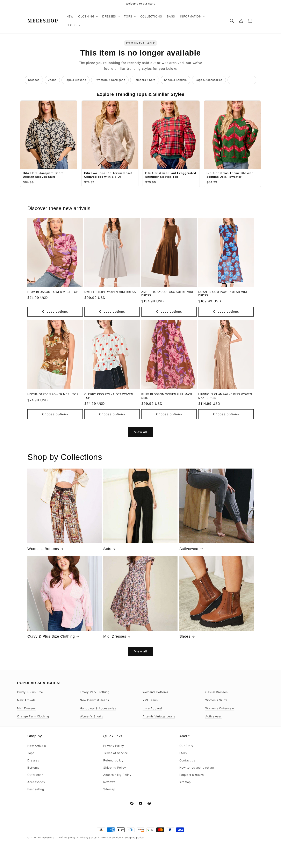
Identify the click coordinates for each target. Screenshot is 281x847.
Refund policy (113, 760)
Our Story (186, 745)
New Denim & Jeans (94, 700)
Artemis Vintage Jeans (159, 716)
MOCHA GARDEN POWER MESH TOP (52, 394)
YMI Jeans (150, 700)
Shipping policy (134, 837)
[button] (88, 16)
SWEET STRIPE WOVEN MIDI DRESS (110, 292)
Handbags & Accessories (98, 708)
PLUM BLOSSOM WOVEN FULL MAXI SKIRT (166, 396)
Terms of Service (115, 753)
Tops (30, 753)
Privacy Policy (113, 745)
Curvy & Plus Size (30, 692)
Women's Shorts (91, 716)
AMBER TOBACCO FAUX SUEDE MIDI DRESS (167, 293)
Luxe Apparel (152, 708)
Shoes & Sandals (175, 79)
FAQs (183, 753)
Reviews (109, 782)
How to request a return (196, 767)
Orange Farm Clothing (33, 716)
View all (140, 432)
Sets (107, 549)
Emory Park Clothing (94, 692)
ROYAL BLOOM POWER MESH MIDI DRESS (222, 293)
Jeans (52, 79)
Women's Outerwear (219, 708)
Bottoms (33, 767)
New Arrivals (26, 700)
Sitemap (109, 789)
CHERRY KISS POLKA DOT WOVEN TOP (108, 396)
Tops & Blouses (75, 79)
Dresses (33, 79)
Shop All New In (242, 79)
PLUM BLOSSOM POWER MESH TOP (52, 292)
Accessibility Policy (117, 774)
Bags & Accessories (209, 79)
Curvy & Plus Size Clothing (51, 636)
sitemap (185, 782)
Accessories (36, 782)
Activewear (189, 549)
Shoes (184, 636)
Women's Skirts (216, 700)
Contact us (187, 760)
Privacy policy (88, 837)
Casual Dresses (216, 692)
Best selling (35, 789)
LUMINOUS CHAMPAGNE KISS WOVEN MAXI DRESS (225, 396)
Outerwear (35, 774)
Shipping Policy (114, 767)
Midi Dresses (114, 636)
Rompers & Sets (144, 79)
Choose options (55, 311)
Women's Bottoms (43, 549)
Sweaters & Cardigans (110, 79)
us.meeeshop (46, 837)
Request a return (191, 774)
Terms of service (111, 837)
